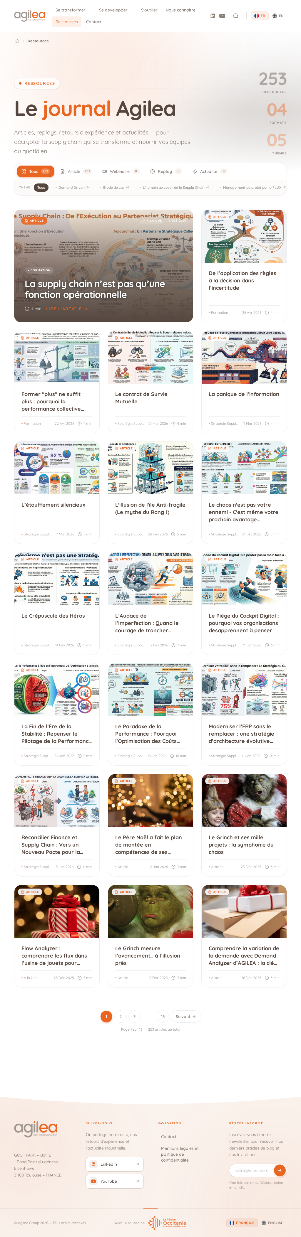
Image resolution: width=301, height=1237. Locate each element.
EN (281, 16)
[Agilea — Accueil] (29, 16)
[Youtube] (222, 16)
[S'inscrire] (280, 1170)
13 (163, 1016)
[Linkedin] (213, 16)
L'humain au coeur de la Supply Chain (176, 187)
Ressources (67, 21)
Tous (41, 187)
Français (245, 1223)
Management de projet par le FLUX (254, 187)
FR (263, 16)
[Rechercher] (236, 16)
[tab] (35, 171)
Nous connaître (180, 10)
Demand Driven (74, 187)
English (276, 1223)
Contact (93, 21)
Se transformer (71, 10)
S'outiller (149, 10)
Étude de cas (116, 187)
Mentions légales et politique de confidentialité (180, 1154)
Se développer (113, 10)
